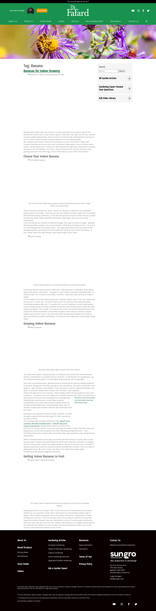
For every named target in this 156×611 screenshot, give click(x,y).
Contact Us (133, 21)
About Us (13, 21)
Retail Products (24, 547)
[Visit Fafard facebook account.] (143, 10)
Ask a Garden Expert (94, 21)
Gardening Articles (57, 540)
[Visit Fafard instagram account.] (138, 10)
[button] (146, 21)
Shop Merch (42, 10)
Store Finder (45, 21)
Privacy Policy (85, 564)
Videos (61, 21)
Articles (75, 21)
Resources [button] (115, 21)
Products (28, 21)
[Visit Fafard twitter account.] (148, 10)
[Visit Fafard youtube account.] (133, 10)
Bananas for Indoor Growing (42, 71)
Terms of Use (85, 556)
